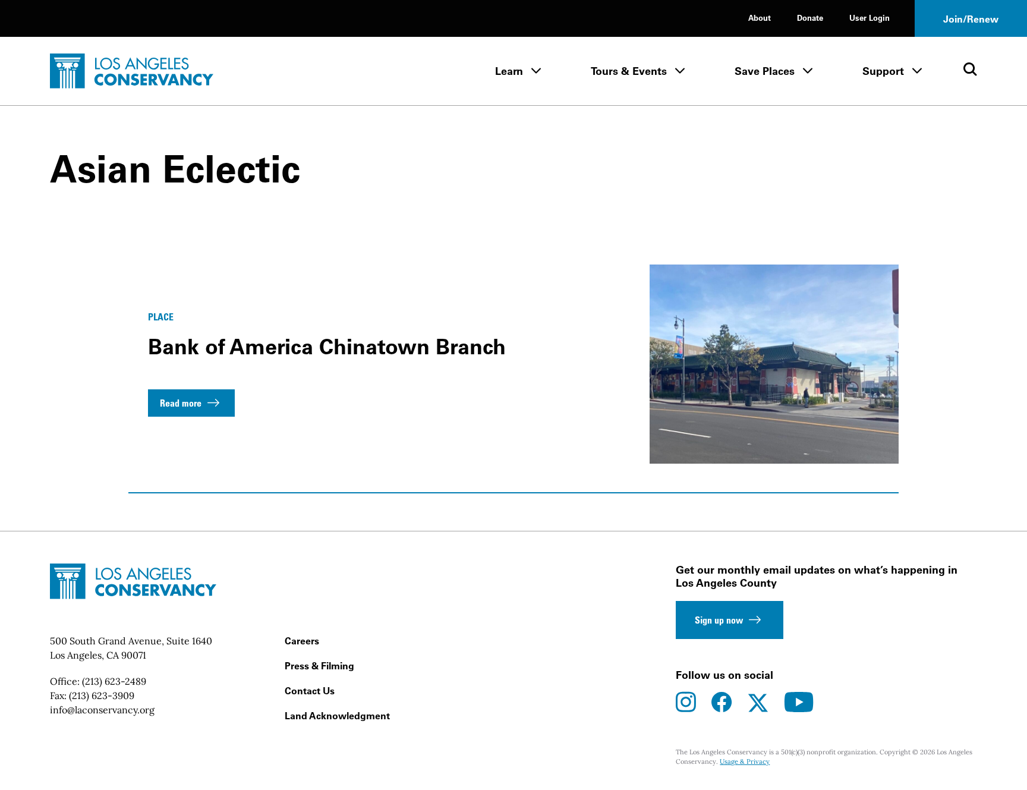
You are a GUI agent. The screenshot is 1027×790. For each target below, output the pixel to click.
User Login (869, 17)
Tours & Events (629, 71)
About (759, 17)
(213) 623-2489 (114, 681)
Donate (810, 17)
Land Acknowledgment (337, 716)
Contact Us (310, 691)
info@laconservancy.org (102, 710)
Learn (509, 71)
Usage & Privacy (745, 761)
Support (883, 71)
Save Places (765, 71)
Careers (302, 641)
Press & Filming (319, 666)
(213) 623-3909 (101, 695)
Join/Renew (970, 19)
